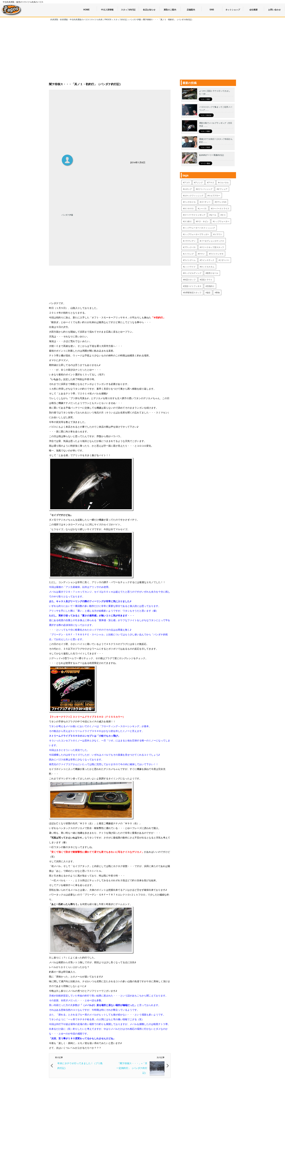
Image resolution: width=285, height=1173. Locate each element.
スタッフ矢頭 (205, 147)
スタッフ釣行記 (206, 115)
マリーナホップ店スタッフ (212, 247)
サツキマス (189, 208)
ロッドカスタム (207, 266)
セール (213, 214)
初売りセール (212, 273)
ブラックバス (190, 247)
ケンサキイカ (190, 201)
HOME (86, 9)
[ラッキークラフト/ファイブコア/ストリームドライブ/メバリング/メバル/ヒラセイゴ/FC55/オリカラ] (72, 712)
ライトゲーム (190, 260)
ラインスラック (207, 260)
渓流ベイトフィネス (192, 286)
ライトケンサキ (217, 253)
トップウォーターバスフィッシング (199, 227)
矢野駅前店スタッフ (192, 292)
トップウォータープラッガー (196, 234)
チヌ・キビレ (203, 221)
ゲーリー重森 (205, 163)
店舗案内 (191, 9)
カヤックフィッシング (193, 195)
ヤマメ (202, 253)
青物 (218, 292)
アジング (199, 182)
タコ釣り (188, 221)
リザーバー (224, 260)
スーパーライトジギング (194, 214)
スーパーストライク (220, 208)
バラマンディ (190, 240)
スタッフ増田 (205, 99)
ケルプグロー (214, 195)
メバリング (189, 253)
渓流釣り (210, 286)
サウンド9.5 (221, 201)
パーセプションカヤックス (212, 240)
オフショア (222, 189)
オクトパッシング (204, 189)
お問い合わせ (274, 9)
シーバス (203, 208)
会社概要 (253, 9)
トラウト (218, 234)
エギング (188, 189)
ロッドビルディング (192, 273)
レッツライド (190, 266)
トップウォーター (221, 221)
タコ (223, 214)
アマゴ (211, 182)
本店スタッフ (190, 279)
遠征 (208, 292)
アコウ (187, 182)
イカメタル (224, 182)
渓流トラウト (206, 279)
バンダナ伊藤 (67, 214)
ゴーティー (205, 201)
